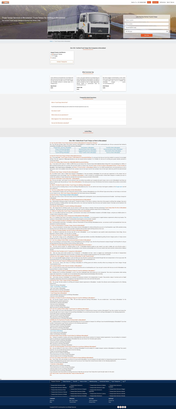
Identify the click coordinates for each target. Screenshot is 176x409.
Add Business (163, 2)
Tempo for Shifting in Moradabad (62, 149)
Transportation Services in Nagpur (117, 389)
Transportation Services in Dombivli (78, 395)
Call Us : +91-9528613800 (138, 2)
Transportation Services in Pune (58, 389)
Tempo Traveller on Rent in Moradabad (87, 152)
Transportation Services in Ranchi (117, 391)
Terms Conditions (93, 400)
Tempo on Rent (83, 381)
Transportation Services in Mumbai (59, 387)
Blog (51, 402)
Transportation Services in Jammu (98, 393)
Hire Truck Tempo (73, 400)
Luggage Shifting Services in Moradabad (87, 150)
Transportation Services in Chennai (59, 392)
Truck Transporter (115, 381)
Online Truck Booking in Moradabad (58, 286)
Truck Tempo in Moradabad (56, 330)
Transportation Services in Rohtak (117, 393)
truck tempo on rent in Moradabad (69, 194)
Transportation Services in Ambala (59, 394)
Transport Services (55, 381)
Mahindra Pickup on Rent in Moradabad (87, 149)
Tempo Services (66, 381)
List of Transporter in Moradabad (62, 150)
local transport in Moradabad (87, 147)
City (149, 2)
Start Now (146, 35)
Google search (119, 186)
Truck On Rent (72, 402)
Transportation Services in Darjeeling (78, 393)
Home (51, 41)
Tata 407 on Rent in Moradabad (113, 147)
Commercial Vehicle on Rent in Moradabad (113, 149)
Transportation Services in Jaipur (97, 387)
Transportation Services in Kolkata (98, 385)
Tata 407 (75, 381)
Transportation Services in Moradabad (62, 147)
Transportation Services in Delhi (58, 385)
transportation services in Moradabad (81, 217)
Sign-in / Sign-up (170, 2)
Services (155, 2)
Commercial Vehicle (104, 381)
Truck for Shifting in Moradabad (62, 152)
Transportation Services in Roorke (117, 395)
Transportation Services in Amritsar (59, 396)
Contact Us (111, 400)
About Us (52, 400)
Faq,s (110, 402)
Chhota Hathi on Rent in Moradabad (113, 150)
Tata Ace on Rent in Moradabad (113, 152)
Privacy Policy (92, 402)
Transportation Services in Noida (77, 391)
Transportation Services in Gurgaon (78, 389)
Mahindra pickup (93, 381)
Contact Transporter (62, 61)
